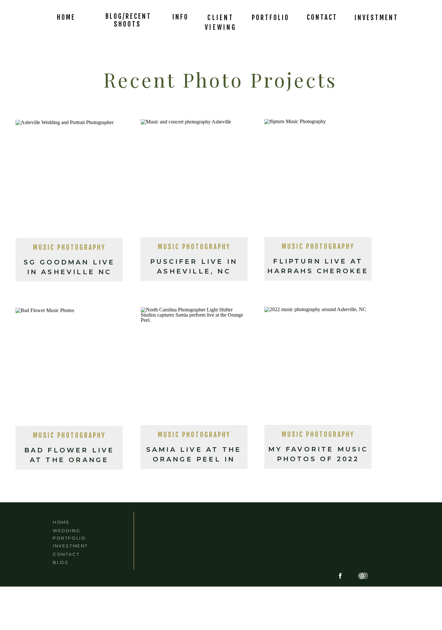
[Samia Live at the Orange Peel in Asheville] (194, 368)
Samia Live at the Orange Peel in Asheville (193, 459)
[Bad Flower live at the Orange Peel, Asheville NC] (69, 369)
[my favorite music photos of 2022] (317, 368)
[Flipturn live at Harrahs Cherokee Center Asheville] (317, 180)
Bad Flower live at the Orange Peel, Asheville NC (69, 459)
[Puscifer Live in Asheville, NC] (194, 180)
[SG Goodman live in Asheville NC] (69, 181)
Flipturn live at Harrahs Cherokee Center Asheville (318, 271)
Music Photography (69, 247)
